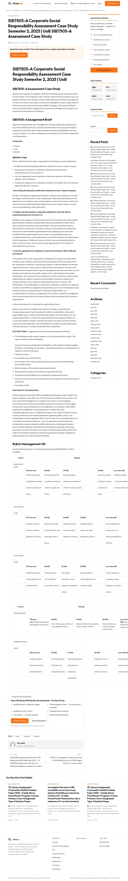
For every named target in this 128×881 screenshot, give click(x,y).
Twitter (17, 736)
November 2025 (95, 334)
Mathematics (56, 861)
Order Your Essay (18, 55)
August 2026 (94, 304)
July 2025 (93, 348)
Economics (56, 865)
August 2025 (94, 345)
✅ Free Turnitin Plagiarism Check (83, 3)
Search (112, 116)
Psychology (56, 857)
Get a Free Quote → (39, 721)
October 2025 (95, 338)
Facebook (27, 736)
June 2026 (93, 311)
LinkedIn (36, 736)
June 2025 (93, 351)
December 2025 (95, 331)
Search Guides (104, 846)
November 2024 (95, 358)
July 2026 (93, 307)
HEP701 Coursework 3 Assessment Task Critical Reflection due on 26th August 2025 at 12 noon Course (66, 758)
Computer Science (58, 854)
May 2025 (93, 355)
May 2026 (93, 314)
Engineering (56, 869)
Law (53, 850)
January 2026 (94, 328)
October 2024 (95, 362)
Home (8, 10)
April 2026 (93, 317)
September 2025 (96, 341)
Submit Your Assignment (42, 3)
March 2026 (94, 321)
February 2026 (95, 324)
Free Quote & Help (61, 3)
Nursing (55, 842)
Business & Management (60, 846)
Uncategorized (16, 10)
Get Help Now (112, 3)
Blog (99, 3)
